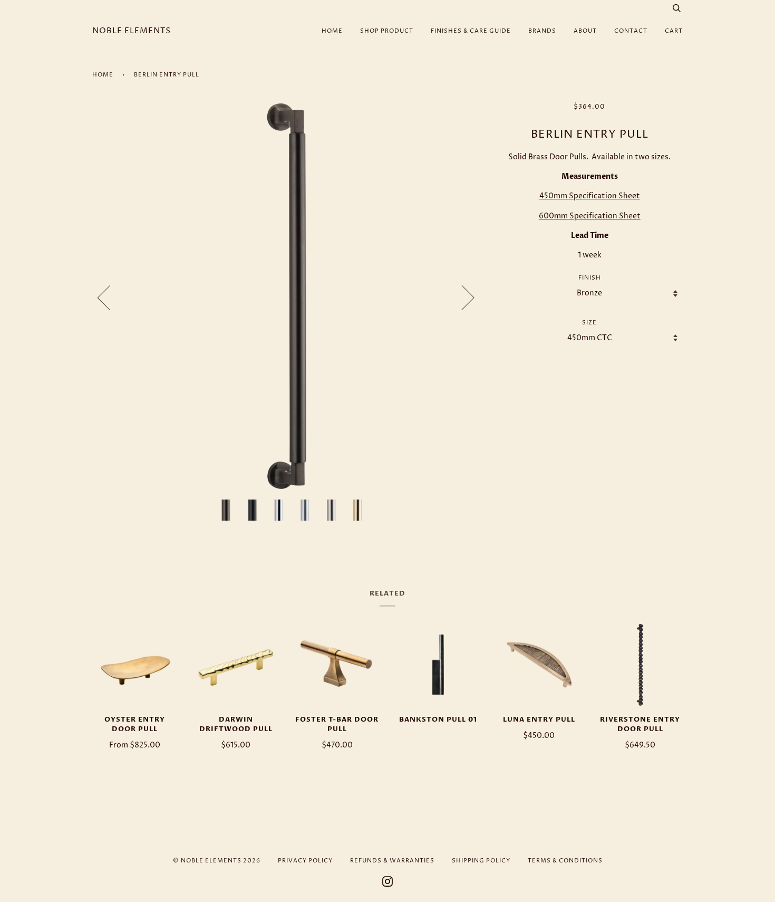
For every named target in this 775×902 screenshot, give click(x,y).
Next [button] (461, 297)
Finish (589, 278)
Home (332, 31)
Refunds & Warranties (392, 861)
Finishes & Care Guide (471, 31)
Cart (674, 31)
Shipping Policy (481, 861)
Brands (542, 31)
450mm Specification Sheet (589, 196)
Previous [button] (110, 297)
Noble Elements (131, 30)
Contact (630, 31)
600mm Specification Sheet (590, 216)
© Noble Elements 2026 (216, 861)
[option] (286, 297)
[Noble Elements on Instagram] (387, 884)
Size (589, 323)
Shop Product (386, 31)
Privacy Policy (305, 861)
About (585, 31)
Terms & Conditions (565, 861)
